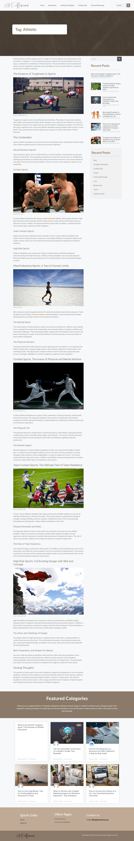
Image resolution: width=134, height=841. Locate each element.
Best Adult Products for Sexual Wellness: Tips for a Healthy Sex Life (112, 114)
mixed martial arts (48, 218)
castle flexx (17, 164)
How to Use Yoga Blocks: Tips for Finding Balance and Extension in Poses (30, 793)
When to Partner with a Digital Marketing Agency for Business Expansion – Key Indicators (66, 793)
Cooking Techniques (67, 5)
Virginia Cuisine (99, 194)
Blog (95, 160)
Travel (95, 189)
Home (42, 5)
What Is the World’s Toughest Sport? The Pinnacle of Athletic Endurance (105, 75)
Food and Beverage (97, 5)
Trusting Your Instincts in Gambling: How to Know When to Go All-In (111, 139)
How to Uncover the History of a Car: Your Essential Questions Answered (102, 793)
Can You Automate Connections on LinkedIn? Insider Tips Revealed (110, 100)
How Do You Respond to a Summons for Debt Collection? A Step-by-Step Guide (111, 127)
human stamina (39, 314)
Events (95, 173)
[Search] (128, 5)
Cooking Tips (82, 5)
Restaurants (52, 5)
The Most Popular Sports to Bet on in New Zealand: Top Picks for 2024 (112, 86)
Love (95, 181)
